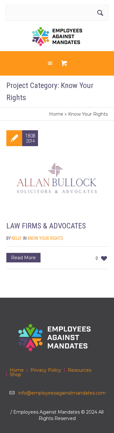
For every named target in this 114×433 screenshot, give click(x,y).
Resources (79, 370)
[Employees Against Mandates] (57, 36)
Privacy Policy (45, 370)
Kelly (17, 238)
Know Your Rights (45, 238)
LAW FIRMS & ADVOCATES (46, 225)
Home (56, 114)
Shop (15, 374)
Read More (23, 257)
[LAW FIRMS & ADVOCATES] (57, 182)
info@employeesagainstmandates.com (62, 393)
